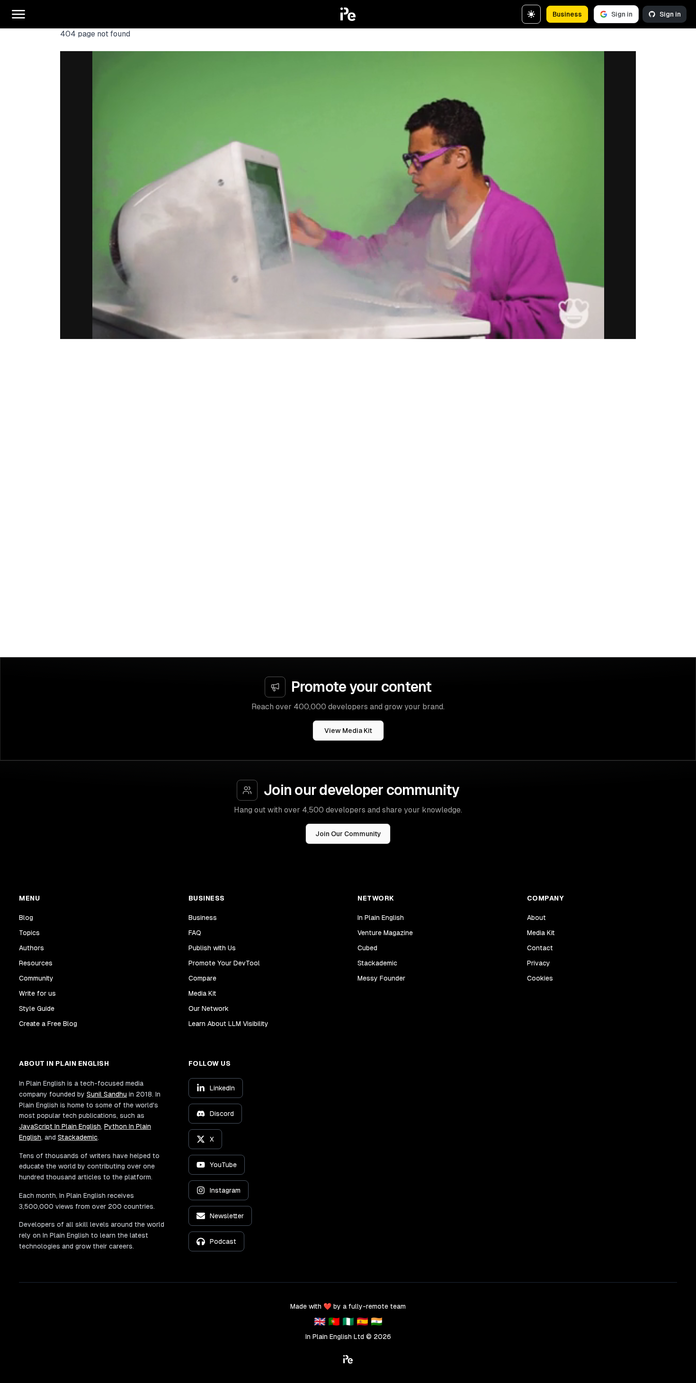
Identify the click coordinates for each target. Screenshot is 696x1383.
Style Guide (36, 1008)
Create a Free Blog (48, 1023)
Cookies (540, 978)
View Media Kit (348, 730)
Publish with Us (212, 948)
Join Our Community (348, 834)
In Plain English (380, 917)
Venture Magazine (385, 933)
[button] (348, 14)
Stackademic (377, 963)
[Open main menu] (18, 14)
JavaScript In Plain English (60, 1126)
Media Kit (202, 993)
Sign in (622, 14)
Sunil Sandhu (107, 1094)
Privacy (538, 963)
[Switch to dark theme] (531, 14)
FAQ (194, 933)
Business (567, 14)
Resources (36, 963)
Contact (540, 948)
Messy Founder (381, 978)
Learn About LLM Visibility (228, 1023)
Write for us (37, 993)
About (536, 917)
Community (36, 978)
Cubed (367, 948)
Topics (29, 933)
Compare (202, 978)
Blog (26, 917)
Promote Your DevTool (224, 963)
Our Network (208, 1008)
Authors (31, 948)
